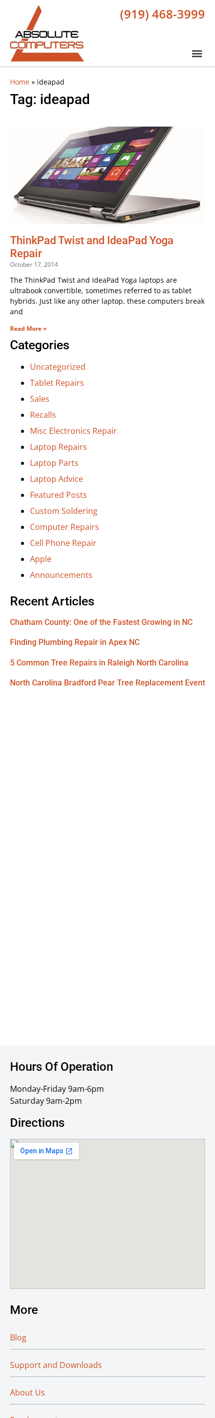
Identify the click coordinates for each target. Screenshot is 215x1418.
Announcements (61, 574)
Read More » (28, 328)
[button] (196, 53)
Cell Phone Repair (63, 542)
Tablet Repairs (57, 382)
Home (20, 82)
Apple (41, 558)
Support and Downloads (56, 1364)
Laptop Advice (56, 478)
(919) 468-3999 (162, 14)
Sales (40, 398)
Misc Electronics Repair (73, 430)
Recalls (43, 414)
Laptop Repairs (58, 446)
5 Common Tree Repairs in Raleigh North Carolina (99, 662)
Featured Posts (58, 494)
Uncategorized (58, 366)
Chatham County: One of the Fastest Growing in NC (101, 622)
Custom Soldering (64, 510)
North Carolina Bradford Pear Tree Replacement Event (107, 682)
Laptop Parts (54, 462)
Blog (18, 1337)
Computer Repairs (64, 526)
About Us (27, 1392)
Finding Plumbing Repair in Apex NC (75, 642)
